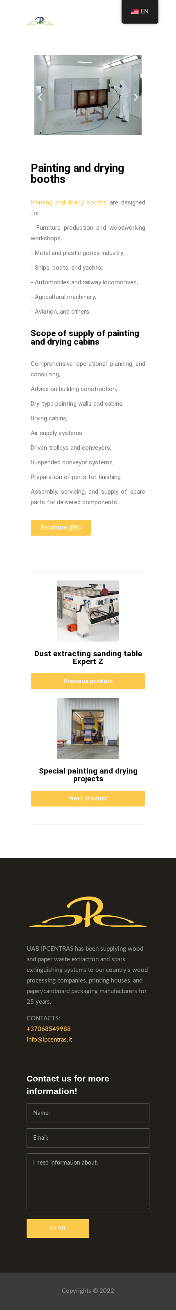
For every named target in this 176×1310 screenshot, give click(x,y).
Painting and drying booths (77, 174)
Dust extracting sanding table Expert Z (88, 657)
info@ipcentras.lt (49, 1040)
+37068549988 (49, 1029)
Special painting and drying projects (88, 774)
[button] (40, 97)
